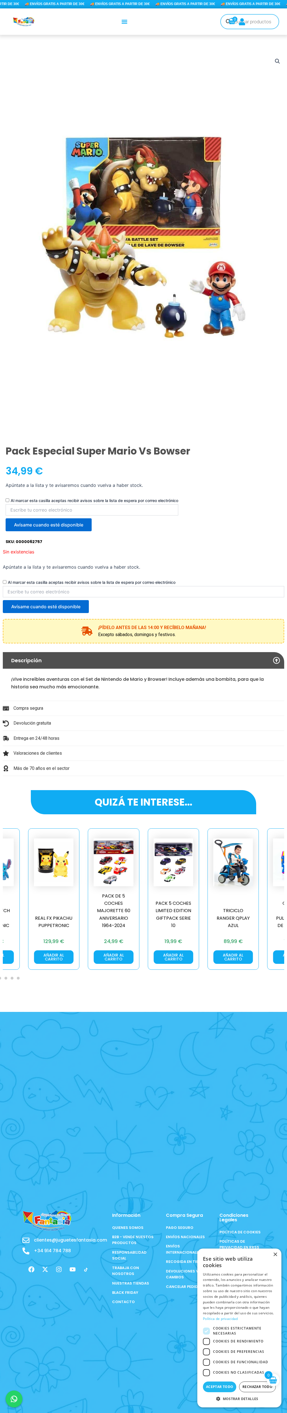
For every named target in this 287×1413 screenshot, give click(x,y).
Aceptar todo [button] (219, 1386)
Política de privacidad (220, 1318)
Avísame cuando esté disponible (48, 525)
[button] (124, 21)
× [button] (275, 1255)
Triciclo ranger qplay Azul (173, 918)
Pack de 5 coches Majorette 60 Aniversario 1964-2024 (53, 911)
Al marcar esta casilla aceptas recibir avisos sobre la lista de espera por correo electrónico (94, 500)
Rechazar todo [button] (257, 1386)
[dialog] (239, 1328)
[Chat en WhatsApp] (14, 1399)
